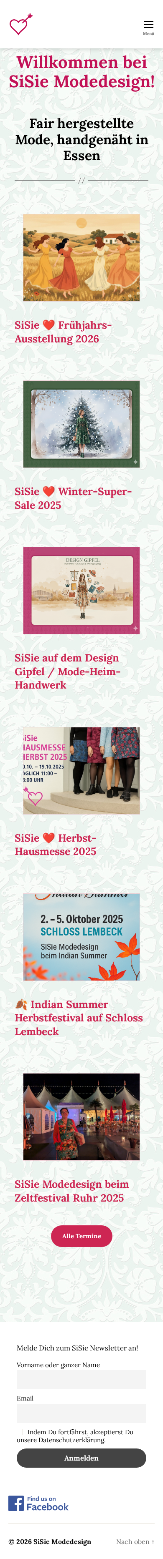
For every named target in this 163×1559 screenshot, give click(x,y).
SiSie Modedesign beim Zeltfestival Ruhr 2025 (72, 1190)
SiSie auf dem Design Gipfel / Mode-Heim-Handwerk (68, 671)
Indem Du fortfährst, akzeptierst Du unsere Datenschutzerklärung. (75, 1436)
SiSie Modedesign (62, 1541)
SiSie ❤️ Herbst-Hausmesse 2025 (56, 844)
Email (25, 1398)
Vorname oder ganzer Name (58, 1365)
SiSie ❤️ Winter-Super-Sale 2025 (73, 498)
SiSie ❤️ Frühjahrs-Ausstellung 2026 (63, 331)
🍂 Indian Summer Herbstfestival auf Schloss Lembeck (79, 1018)
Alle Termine (81, 1236)
